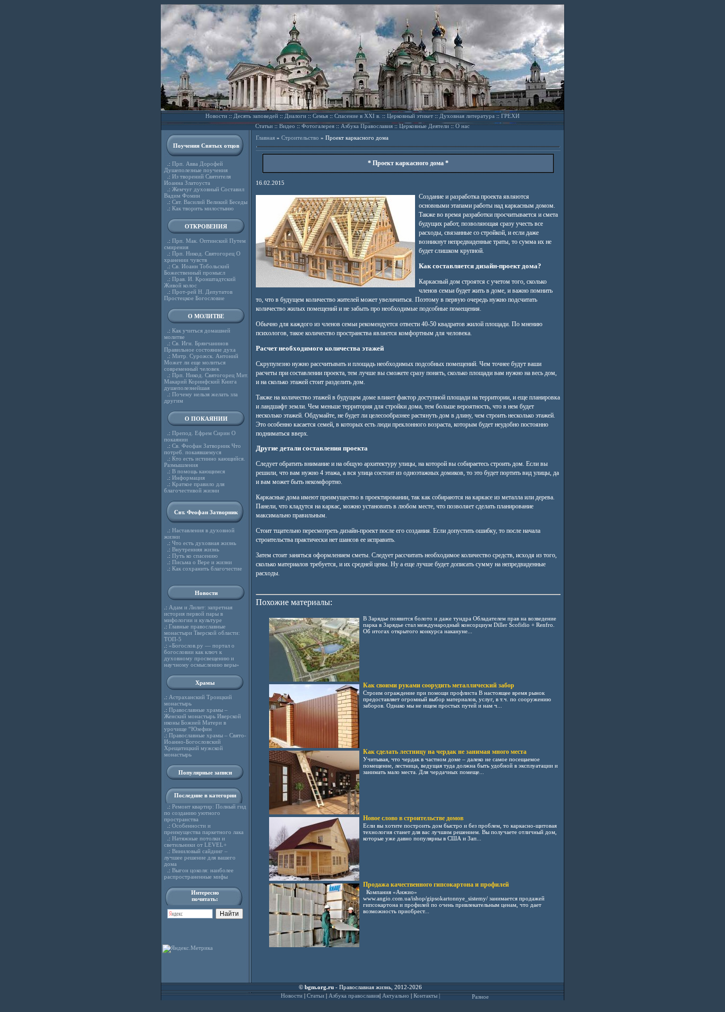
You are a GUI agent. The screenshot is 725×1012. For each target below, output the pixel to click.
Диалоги (295, 116)
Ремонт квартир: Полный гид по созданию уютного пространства (205, 812)
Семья (320, 116)
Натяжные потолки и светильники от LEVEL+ (195, 841)
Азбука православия (354, 995)
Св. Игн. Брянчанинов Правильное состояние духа (200, 346)
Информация (188, 477)
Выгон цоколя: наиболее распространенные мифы (199, 873)
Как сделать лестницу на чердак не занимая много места (445, 751)
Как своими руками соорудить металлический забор (438, 685)
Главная (265, 137)
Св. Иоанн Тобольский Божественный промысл (196, 269)
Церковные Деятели (424, 126)
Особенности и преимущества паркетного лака (204, 828)
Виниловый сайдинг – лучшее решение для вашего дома (200, 857)
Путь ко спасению (195, 555)
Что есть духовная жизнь (204, 543)
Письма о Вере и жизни (202, 562)
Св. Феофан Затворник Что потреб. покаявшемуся (202, 449)
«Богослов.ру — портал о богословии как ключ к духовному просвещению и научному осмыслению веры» (201, 655)
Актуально (395, 995)
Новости (216, 116)
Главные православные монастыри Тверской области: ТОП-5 (202, 632)
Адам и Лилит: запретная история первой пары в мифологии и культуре (198, 613)
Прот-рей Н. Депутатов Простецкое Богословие (198, 294)
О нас (462, 126)
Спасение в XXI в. (357, 116)
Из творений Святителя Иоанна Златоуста (197, 179)
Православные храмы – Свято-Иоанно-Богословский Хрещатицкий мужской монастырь (205, 745)
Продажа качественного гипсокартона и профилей (436, 884)
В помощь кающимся (198, 471)
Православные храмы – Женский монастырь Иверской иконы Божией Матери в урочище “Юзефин (202, 719)
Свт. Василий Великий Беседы (209, 202)
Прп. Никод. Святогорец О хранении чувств (202, 256)
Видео (287, 126)
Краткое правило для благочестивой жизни (194, 487)
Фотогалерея (317, 126)
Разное (480, 996)
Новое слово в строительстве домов (413, 818)
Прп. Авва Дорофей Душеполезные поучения (196, 166)
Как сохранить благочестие (207, 568)
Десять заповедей (256, 116)
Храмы (205, 682)
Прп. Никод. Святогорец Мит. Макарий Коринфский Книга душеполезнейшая (206, 381)
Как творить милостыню (203, 208)
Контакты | (426, 995)
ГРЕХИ (510, 116)
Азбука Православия (367, 126)
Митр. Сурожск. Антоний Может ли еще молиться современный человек (201, 362)
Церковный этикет (410, 116)
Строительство (300, 137)
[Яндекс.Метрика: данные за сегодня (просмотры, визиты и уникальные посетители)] (187, 949)
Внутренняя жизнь (195, 549)
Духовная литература (467, 116)
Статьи (264, 126)
